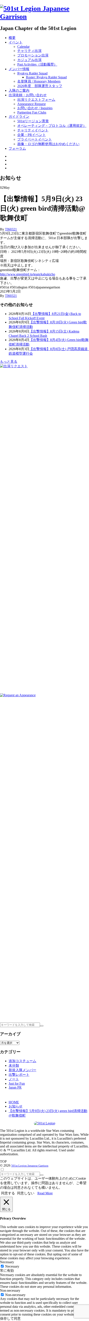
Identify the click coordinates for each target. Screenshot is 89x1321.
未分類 (14, 1065)
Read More (45, 1193)
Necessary (12, 1266)
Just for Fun (17, 1083)
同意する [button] (8, 1193)
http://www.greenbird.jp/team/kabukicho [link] (27, 274)
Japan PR (15, 1087)
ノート (14, 1079)
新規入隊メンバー (22, 1070)
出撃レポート (19, 1074)
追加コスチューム (22, 1061)
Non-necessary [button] (10, 1290)
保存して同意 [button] (10, 1318)
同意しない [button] (25, 1193)
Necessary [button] (7, 1262)
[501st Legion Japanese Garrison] (44, 16)
